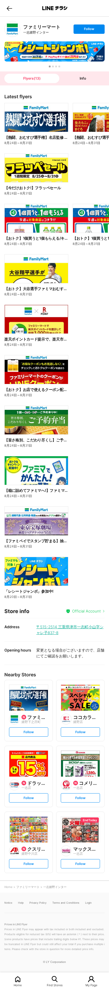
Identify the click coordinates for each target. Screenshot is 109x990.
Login (88, 902)
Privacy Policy (38, 902)
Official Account (86, 611)
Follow (89, 30)
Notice (8, 902)
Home (18, 985)
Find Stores (54, 985)
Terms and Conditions (65, 902)
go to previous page (9, 8)
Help (21, 902)
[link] (12, 29)
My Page (91, 985)
